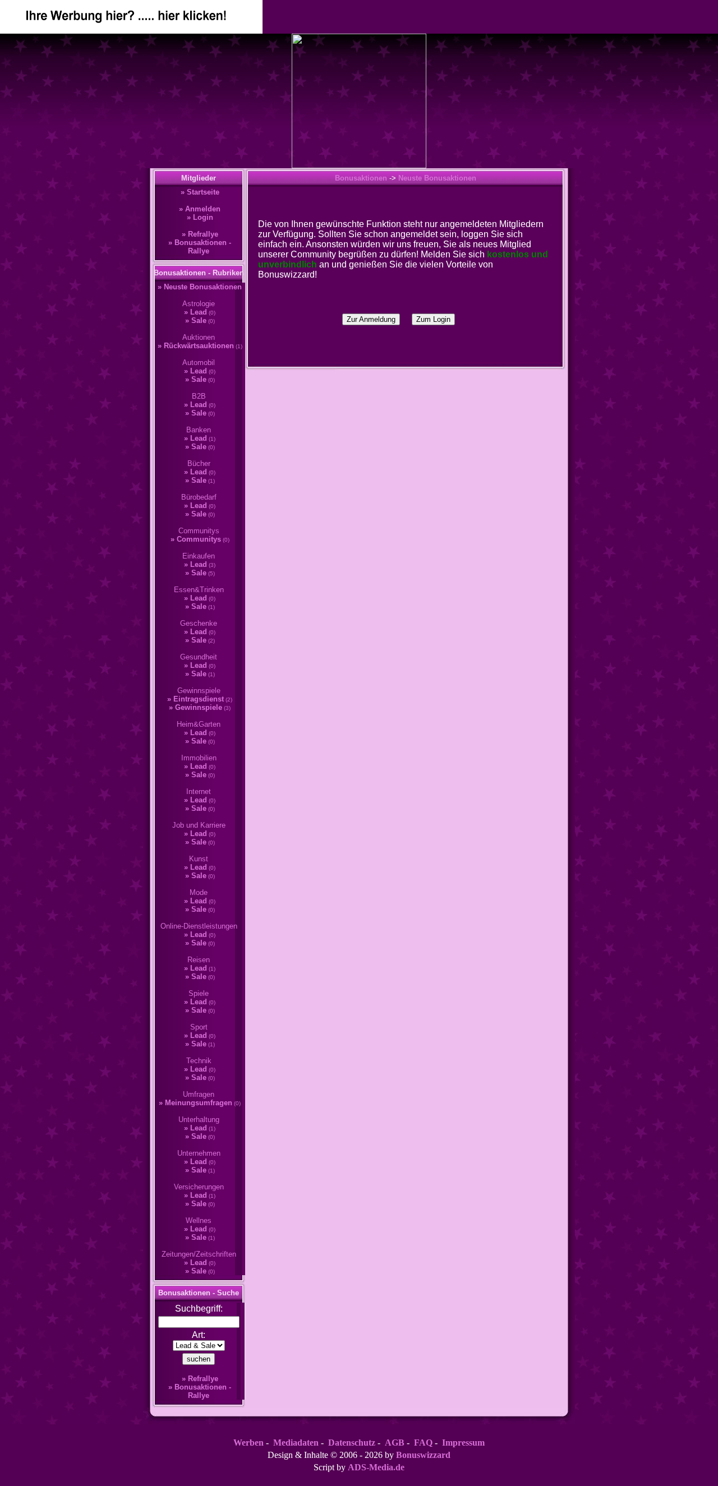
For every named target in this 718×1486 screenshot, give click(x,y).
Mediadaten (296, 1442)
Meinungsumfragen (198, 1103)
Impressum (463, 1442)
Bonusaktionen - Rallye (202, 246)
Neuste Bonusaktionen (203, 287)
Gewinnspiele (198, 707)
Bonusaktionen (361, 178)
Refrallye (203, 234)
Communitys (199, 539)
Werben (248, 1442)
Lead (198, 312)
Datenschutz (351, 1442)
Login (203, 217)
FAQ (423, 1442)
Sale (198, 320)
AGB (394, 1442)
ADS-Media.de (376, 1467)
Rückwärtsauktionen (199, 345)
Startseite (203, 192)
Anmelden (202, 209)
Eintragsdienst (198, 699)
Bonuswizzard (423, 1455)
